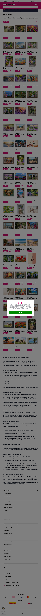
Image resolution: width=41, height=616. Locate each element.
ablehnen (26, 308)
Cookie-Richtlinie (22, 307)
